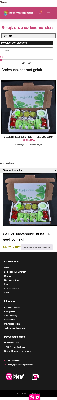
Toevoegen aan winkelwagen (28, 144)
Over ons (7, 276)
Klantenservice (10, 284)
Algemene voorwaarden (13, 307)
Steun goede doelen (12, 324)
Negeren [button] (4, 2)
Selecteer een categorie (14, 42)
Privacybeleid (9, 311)
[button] (48, 13)
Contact (7, 292)
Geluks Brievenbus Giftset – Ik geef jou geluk (28, 137)
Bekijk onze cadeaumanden (15, 272)
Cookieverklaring (10, 315)
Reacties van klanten (12, 288)
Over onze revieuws (12, 280)
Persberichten (9, 319)
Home (6, 267)
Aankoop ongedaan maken (14, 328)
